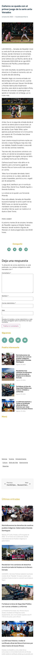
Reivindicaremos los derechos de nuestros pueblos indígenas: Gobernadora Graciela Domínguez (23, 358)
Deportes (6, 466)
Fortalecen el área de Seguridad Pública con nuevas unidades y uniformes (24, 389)
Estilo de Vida (13, 462)
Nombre (5, 296)
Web (3, 310)
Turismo (11, 459)
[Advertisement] (17, 437)
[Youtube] (25, 340)
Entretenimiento (21, 459)
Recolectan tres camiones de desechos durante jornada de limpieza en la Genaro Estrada (24, 374)
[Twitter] (18, 340)
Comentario (6, 273)
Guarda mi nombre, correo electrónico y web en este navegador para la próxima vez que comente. (17, 320)
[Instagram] (11, 340)
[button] (9, 249)
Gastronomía (23, 462)
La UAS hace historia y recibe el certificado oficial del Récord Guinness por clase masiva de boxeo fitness (24, 405)
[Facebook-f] (4, 340)
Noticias (4, 459)
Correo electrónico (9, 303)
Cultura (5, 462)
